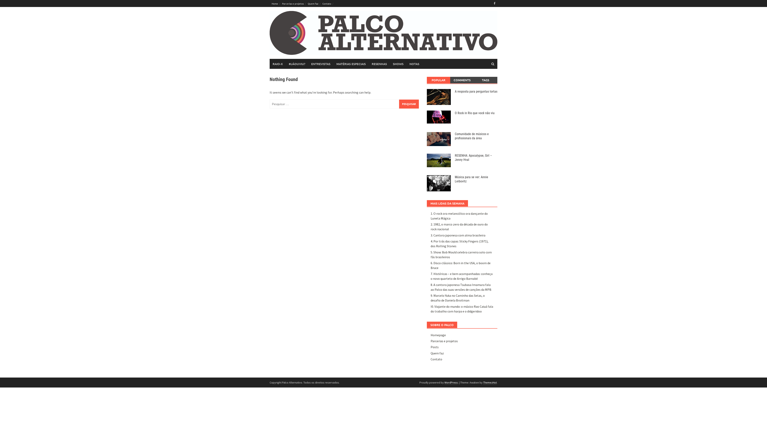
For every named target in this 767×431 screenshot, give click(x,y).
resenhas (379, 64)
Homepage (438, 335)
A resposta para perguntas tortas (476, 91)
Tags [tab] (485, 80)
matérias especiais (351, 64)
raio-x (278, 64)
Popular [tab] (438, 80)
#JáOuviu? (297, 64)
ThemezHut (490, 382)
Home (275, 3)
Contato (326, 3)
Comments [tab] (462, 80)
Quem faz (313, 3)
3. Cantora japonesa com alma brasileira (458, 235)
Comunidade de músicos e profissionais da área (472, 136)
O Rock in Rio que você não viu (475, 113)
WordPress (451, 382)
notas (414, 64)
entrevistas (320, 64)
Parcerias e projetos (293, 3)
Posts (435, 347)
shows (398, 64)
